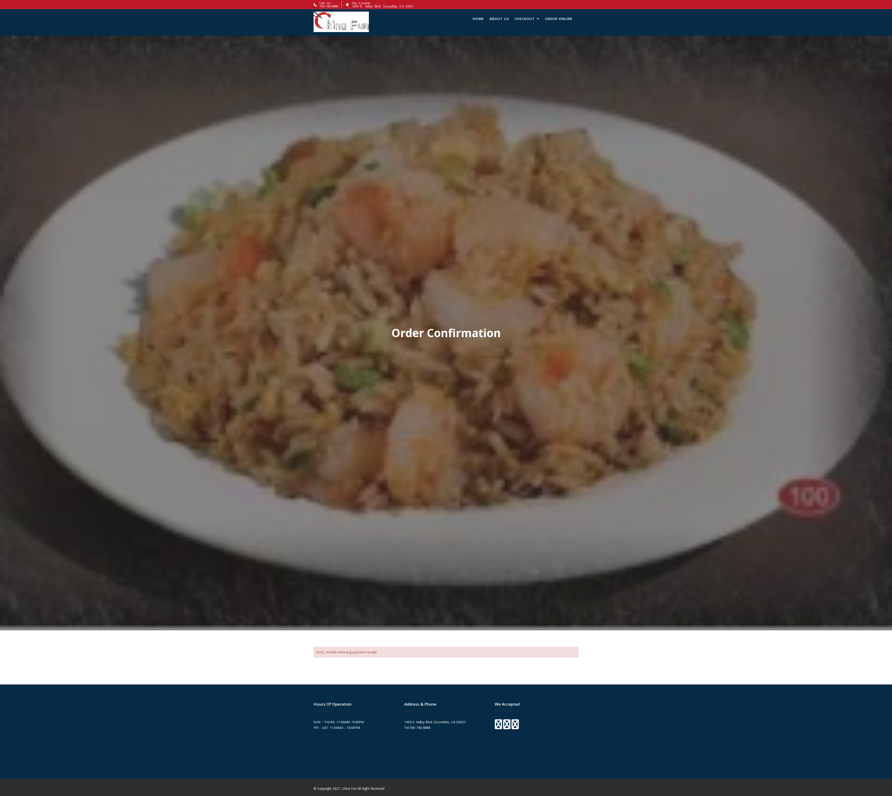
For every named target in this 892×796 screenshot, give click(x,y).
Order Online (559, 18)
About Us (499, 18)
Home (478, 18)
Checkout (525, 18)
